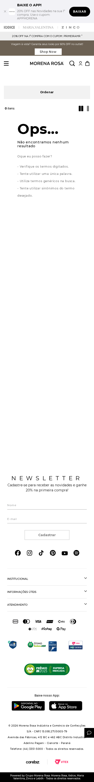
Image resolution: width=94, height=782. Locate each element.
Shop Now (48, 52)
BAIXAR (79, 11)
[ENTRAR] (80, 63)
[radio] (81, 108)
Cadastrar (47, 535)
